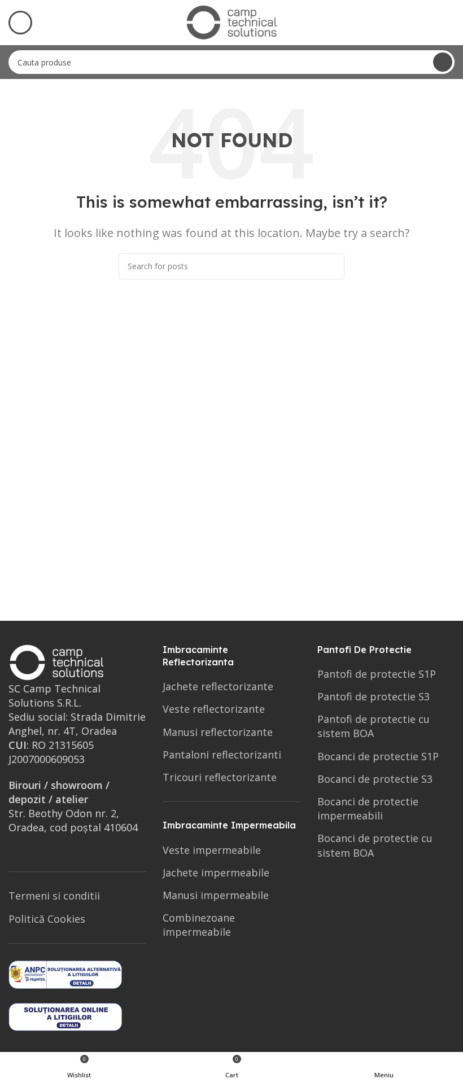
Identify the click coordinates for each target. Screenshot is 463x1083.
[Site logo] (231, 21)
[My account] (450, 22)
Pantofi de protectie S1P (376, 674)
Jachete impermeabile (216, 872)
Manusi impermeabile (216, 895)
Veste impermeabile (212, 850)
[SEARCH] (442, 62)
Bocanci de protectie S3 (375, 779)
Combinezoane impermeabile (199, 925)
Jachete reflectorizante (218, 686)
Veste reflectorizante (214, 709)
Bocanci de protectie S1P (378, 756)
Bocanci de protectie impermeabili (367, 808)
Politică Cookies (46, 919)
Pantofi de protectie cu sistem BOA (373, 726)
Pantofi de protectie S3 (373, 696)
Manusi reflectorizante (218, 732)
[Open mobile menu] (20, 22)
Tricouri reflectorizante (220, 777)
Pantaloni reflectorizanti (222, 754)
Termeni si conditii (54, 895)
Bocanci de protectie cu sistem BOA (375, 845)
